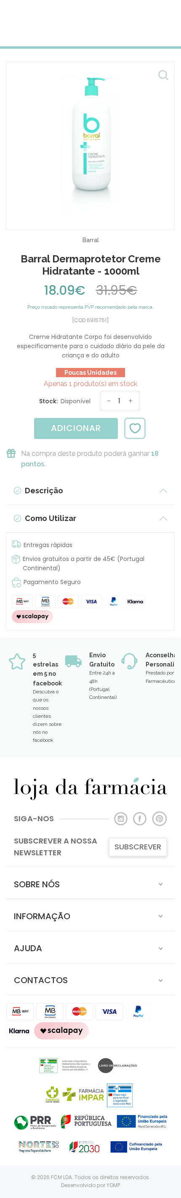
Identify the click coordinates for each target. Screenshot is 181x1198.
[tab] (90, 883)
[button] (90, 882)
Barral (91, 240)
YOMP (113, 1185)
